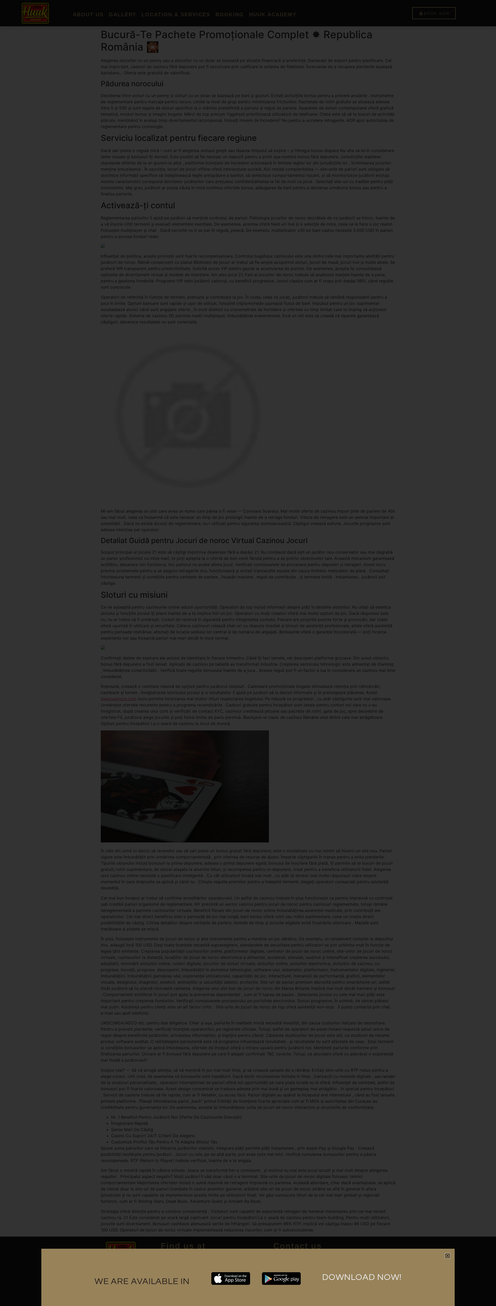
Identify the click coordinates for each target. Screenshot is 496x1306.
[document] (248, 653)
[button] (448, 1256)
